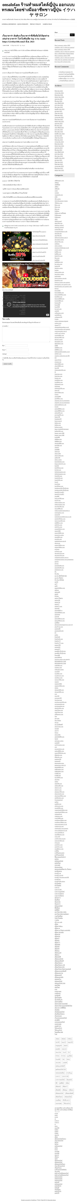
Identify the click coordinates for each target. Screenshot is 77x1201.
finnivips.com (58, 374)
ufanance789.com (59, 792)
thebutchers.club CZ (60, 765)
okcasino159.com (59, 553)
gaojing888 (58, 396)
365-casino (58, 199)
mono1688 (57, 531)
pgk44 (56, 594)
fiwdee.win (58, 378)
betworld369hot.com (60, 294)
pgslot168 (57, 600)
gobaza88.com (59, 413)
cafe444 (57, 311)
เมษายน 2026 (58, 99)
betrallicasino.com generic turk (63, 286)
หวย (56, 989)
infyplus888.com (59, 443)
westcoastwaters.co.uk (61, 824)
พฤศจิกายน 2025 (59, 109)
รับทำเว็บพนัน (59, 918)
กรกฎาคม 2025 (59, 117)
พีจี (56, 1083)
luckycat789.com (59, 498)
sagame (57, 682)
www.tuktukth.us (59, 832)
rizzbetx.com (58, 667)
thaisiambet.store (59, 763)
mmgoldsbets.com (60, 529)
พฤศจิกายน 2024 (59, 133)
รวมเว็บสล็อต (58, 916)
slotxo (56, 1126)
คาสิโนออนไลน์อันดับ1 (61, 1169)
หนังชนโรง (58, 979)
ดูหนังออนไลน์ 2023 (61, 1069)
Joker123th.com (59, 455)
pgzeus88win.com (60, 618)
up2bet (56, 802)
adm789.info (58, 233)
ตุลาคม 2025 (58, 111)
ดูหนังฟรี (57, 1182)
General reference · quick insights (15, 24)
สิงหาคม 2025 (59, 115)
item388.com (58, 445)
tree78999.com (59, 777)
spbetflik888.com (59, 737)
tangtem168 (58, 759)
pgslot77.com (58, 606)
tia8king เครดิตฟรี (60, 1066)
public (56, 635)
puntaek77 (57, 649)
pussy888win (58, 657)
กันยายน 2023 (59, 162)
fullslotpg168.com (60, 388)
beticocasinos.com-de (60, 278)
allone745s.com (59, 241)
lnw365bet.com (59, 486)
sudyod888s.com (59, 751)
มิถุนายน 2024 (59, 144)
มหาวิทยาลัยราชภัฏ (60, 912)
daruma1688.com (59, 337)
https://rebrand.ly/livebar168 (40, 244)
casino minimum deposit (61, 321)
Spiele (56, 739)
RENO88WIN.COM (60, 661)
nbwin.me (57, 543)
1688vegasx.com (59, 180)
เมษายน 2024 (58, 148)
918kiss (56, 1129)
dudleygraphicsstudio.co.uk (62, 351)
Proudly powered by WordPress (29, 1200)
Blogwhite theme (52, 1200)
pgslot (56, 1115)
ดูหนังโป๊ (57, 1187)
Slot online (57, 1171)
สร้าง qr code (58, 922)
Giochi (56, 406)
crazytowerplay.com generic (62, 329)
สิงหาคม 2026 (59, 91)
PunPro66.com (59, 639)
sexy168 (57, 696)
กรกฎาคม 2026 (59, 93)
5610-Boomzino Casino (61, 201)
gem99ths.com (59, 398)
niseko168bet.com (60, 545)
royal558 (57, 671)
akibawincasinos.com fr (61, 237)
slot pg (56, 722)
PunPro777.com (59, 643)
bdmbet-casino (59, 268)
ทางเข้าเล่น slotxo (60, 881)
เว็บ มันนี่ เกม (58, 999)
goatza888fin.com (59, 409)
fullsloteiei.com (59, 384)
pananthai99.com (59, 565)
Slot (56, 716)
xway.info (57, 836)
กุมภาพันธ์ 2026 (59, 103)
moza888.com (58, 537)
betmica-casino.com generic (62, 282)
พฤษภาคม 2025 (59, 121)
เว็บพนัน (57, 1010)
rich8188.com (58, 665)
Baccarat (57, 258)
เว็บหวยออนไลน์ (59, 1140)
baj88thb (57, 260)
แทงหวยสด (58, 1024)
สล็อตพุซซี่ (58, 957)
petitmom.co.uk (59, 569)
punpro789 (58, 645)
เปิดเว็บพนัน (58, 997)
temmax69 (57, 761)
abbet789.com (58, 223)
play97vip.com (59, 627)
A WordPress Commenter (65, 72)
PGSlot (57, 596)
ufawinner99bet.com (60, 796)
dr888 (56, 345)
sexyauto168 (58, 698)
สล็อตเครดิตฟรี (59, 961)
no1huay (57, 549)
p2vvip (56, 563)
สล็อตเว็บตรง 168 (60, 965)
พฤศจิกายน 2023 (59, 158)
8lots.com (57, 205)
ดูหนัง (56, 1147)
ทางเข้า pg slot (59, 875)
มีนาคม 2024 (58, 150)
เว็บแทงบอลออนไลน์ (61, 1018)
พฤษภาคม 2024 (59, 146)
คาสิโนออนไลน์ (59, 855)
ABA (56, 219)
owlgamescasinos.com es (61, 557)
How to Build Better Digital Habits (64, 53)
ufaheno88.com (59, 785)
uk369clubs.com (59, 798)
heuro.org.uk (58, 421)
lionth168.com (59, 478)
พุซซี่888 (57, 910)
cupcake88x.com (59, 335)
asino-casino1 (58, 246)
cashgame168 (58, 317)
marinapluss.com (59, 512)
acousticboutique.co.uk (61, 231)
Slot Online (58, 720)
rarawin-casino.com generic (62, 659)
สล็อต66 (57, 940)
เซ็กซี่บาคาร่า (66, 1100)
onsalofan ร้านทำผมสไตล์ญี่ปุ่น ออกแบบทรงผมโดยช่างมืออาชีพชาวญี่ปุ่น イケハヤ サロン (38, 9)
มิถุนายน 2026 (59, 95)
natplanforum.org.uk (60, 541)
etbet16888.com (59, 364)
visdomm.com (58, 816)
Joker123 (57, 451)
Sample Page (47, 24)
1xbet (56, 191)
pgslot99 (57, 608)
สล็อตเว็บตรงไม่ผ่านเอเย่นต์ (63, 969)
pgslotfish (57, 614)
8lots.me (57, 209)
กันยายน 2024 (59, 138)
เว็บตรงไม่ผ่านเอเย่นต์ (61, 1003)
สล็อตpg (57, 950)
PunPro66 (57, 637)
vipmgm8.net (58, 814)
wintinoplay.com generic (61, 828)
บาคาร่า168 (6, 45)
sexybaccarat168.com (60, 702)
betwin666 (57, 290)
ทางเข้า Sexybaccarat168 (62, 877)
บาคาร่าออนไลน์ (59, 891)
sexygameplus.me (59, 704)
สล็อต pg (57, 928)
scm (56, 694)
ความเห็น (5, 326)
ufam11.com (58, 787)
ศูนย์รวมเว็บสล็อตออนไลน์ (61, 1173)
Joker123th (58, 453)
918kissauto (58, 215)
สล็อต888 (57, 944)
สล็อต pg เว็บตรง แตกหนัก (62, 930)
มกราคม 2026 (59, 105)
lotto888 (57, 496)
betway (57, 288)
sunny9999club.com (60, 753)
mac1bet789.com (59, 506)
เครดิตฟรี (57, 995)
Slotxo (56, 732)
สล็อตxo (57, 955)
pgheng (57, 590)
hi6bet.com (58, 423)
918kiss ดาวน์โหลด (60, 213)
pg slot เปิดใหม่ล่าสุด (61, 576)
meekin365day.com (60, 519)
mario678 (57, 514)
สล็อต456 (57, 936)
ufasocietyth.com (59, 794)
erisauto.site (58, 362)
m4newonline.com (60, 502)
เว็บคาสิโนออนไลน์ (60, 1166)
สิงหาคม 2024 (59, 140)
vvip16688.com (59, 818)
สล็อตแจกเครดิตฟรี (60, 971)
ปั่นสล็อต (57, 900)
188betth (57, 188)
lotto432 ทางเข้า (59, 492)
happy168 (57, 417)
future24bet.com (59, 392)
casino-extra (58, 323)
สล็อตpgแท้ (58, 952)
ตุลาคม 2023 (58, 160)
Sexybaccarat (58, 700)
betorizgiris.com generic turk (62, 284)
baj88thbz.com (59, 262)
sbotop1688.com (59, 690)
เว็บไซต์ (4, 354)
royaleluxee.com (59, 675)
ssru (56, 747)
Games (56, 394)
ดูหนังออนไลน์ (59, 861)
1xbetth (57, 193)
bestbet (57, 270)
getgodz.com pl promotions (62, 402)
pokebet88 (57, 629)
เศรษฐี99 (57, 1020)
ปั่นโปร (56, 1142)
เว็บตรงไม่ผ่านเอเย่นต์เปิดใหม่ (63, 1005)
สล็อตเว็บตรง (58, 963)
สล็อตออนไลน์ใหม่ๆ (60, 1164)
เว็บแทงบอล (58, 1016)
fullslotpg (57, 386)
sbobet (56, 688)
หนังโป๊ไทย (57, 1189)
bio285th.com (58, 296)
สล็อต (56, 924)
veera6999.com (59, 808)
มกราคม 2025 (59, 129)
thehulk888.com (59, 767)
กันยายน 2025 (59, 113)
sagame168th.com (60, 686)
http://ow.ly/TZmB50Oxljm (39, 240)
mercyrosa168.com (60, 521)
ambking (57, 243)
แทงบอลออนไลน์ (60, 1022)
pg (55, 1119)
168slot (57, 182)
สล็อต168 (57, 934)
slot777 (57, 730)
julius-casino (58, 459)
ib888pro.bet (58, 439)
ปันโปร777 (58, 897)
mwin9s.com (58, 539)
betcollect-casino (59, 274)
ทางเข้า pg (58, 873)
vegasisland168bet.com (61, 810)
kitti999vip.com (59, 468)
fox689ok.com (59, 380)
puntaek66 (57, 647)
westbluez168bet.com (60, 820)
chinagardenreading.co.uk (62, 327)
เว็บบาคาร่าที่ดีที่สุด (60, 1008)
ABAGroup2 (58, 221)
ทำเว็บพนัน (58, 883)
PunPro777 (58, 641)
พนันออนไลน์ (58, 906)
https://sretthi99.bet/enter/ (62, 429)
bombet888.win (59, 301)
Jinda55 (57, 447)
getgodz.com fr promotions (62, 400)
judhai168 (57, 457)
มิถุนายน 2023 (59, 168)
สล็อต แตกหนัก (59, 932)
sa (55, 1124)
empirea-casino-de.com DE (62, 356)
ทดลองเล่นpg (58, 867)
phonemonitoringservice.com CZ (64, 624)
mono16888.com (59, 533)
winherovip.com (59, 826)
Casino (56, 319)
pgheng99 (57, 592)
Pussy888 (57, 655)
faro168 (57, 368)
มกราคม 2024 (59, 154)
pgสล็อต (57, 622)
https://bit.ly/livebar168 (38, 236)
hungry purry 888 (59, 433)
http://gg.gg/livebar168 (38, 260)
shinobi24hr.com (59, 708)
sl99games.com (59, 714)
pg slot (56, 1113)
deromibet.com (59, 341)
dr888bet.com (58, 347)
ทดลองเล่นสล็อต (60, 1073)
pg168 (56, 582)
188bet (56, 186)
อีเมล (4, 350)
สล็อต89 (57, 946)
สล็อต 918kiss (59, 926)
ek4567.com (58, 354)
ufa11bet (57, 779)
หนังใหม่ (57, 987)
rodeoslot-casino (59, 669)
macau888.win (59, 508)
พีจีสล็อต (57, 908)
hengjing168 (58, 419)
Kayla (23, 45)
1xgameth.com (59, 195)
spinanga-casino (59, 741)
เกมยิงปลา (58, 993)
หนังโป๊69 (57, 985)
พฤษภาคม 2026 (59, 97)
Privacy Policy (35, 24)
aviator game (58, 250)
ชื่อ (3, 345)
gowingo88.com (59, 415)
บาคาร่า (4, 181)
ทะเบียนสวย (58, 871)
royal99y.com (58, 673)
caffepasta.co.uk (59, 313)
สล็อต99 (57, 948)
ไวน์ (56, 1034)
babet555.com (58, 256)
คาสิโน (57, 851)
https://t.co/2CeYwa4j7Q (39, 252)
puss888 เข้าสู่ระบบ (60, 651)
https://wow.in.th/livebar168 (40, 248)
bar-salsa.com (58, 264)
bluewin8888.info (59, 298)
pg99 (56, 586)
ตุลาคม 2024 (58, 136)
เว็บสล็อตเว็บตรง (59, 1014)
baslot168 (57, 266)
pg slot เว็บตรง (59, 578)
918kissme (57, 217)
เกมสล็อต (58, 1100)
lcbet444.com (58, 476)
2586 (56, 197)
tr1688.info (58, 773)
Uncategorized (59, 800)
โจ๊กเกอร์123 (58, 1028)
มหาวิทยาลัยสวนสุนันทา (62, 914)
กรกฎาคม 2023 (59, 166)
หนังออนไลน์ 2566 (60, 983)
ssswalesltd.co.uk (59, 749)
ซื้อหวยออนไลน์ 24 (60, 857)
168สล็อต (57, 184)
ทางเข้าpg (57, 879)
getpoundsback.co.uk (60, 404)
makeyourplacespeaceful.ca (62, 510)
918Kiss (57, 211)
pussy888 (57, 1128)
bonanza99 (58, 303)
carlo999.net (58, 315)
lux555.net (57, 500)
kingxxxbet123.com (60, 464)
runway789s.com (59, 679)
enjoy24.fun (58, 360)
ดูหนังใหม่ (58, 863)
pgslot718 (57, 602)
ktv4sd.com (58, 470)
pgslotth (57, 616)
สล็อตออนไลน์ (59, 959)
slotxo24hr (57, 734)
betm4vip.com (58, 280)
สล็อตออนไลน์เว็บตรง (60, 1138)
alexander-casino (59, 239)
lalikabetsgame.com (60, 472)
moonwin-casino (59, 535)
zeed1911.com (58, 845)
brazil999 (57, 307)
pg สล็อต (69, 1055)
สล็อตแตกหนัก (59, 977)
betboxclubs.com (59, 272)
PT (55, 633)
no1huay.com (58, 551)
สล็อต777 (57, 942)
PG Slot (57, 574)
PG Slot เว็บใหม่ (59, 580)
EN (55, 358)
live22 (56, 482)
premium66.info (59, 631)
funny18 (57, 390)
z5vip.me (57, 842)
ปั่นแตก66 (57, 902)
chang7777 (58, 325)
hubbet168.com (59, 431)
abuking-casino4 (59, 227)
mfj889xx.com (59, 523)
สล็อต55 (57, 938)
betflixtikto (58, 276)
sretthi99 (57, 743)
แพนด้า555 (58, 1026)
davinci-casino (59, 339)
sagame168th (58, 684)
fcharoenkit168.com (60, 370)
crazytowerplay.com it (61, 331)
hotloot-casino (58, 427)
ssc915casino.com (60, 745)
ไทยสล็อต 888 (59, 1032)
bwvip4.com (58, 309)
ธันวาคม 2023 (59, 156)
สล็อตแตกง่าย (59, 973)
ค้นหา (56, 32)
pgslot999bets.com (60, 612)
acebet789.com (59, 229)
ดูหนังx (57, 859)
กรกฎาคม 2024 (59, 142)
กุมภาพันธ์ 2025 (59, 127)
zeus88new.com (59, 849)
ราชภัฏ (57, 920)
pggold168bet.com (60, 588)
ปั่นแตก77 (57, 904)
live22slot (57, 484)
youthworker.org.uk (60, 838)
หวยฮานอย (58, 991)
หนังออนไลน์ (58, 981)
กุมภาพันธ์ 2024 (59, 152)
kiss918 (57, 466)
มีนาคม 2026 (58, 101)
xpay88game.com (59, 834)
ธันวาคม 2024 (59, 131)
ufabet (56, 781)
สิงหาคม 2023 (59, 164)
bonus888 (57, 305)
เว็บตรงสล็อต (58, 1001)
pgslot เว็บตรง (59, 598)
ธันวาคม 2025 (59, 107)
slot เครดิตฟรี (59, 724)
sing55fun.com (59, 710)
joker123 (57, 1135)
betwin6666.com (59, 292)
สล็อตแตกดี (58, 975)
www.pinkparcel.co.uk (61, 830)
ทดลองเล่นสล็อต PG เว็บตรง (63, 869)
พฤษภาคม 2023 (59, 170)
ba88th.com (58, 252)
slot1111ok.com (59, 726)
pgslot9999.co (58, 610)
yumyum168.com (59, 840)
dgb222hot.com (59, 343)
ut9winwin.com (59, 806)
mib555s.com (58, 525)
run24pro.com (58, 677)
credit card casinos (60, 333)
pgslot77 (57, 604)
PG (55, 572)
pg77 (56, 584)
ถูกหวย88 (57, 865)
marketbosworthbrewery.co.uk (63, 516)
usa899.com (58, 804)
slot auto (57, 718)
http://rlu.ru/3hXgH (7, 290)
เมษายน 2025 (58, 123)
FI (55, 372)
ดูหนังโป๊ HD (58, 1186)
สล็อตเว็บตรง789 (59, 967)
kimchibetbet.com (59, 461)
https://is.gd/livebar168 (38, 256)
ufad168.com (58, 783)
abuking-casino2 (59, 225)
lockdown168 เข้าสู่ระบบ (62, 488)
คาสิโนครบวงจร (59, 853)
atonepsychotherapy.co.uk (62, 248)
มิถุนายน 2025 (59, 119)
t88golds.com (58, 755)
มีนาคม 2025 (58, 125)
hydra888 (57, 437)
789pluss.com (58, 203)
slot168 (57, 728)
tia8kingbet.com (59, 769)
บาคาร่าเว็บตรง (59, 893)
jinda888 (57, 449)
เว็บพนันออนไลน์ (59, 1012)
